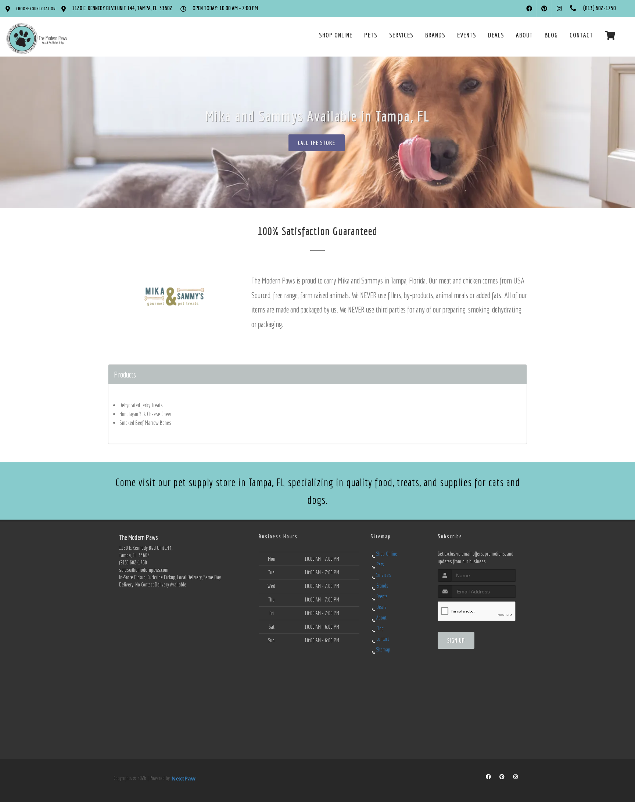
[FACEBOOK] (529, 8)
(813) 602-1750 (133, 563)
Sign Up (456, 640)
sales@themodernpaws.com (143, 570)
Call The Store (316, 143)
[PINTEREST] (544, 8)
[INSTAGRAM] (559, 8)
